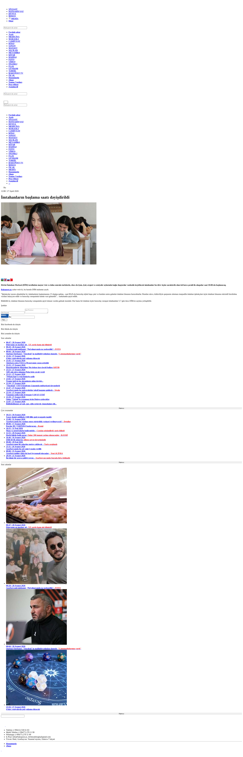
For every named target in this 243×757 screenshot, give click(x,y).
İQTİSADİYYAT (16, 11)
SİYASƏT (13, 9)
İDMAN (12, 16)
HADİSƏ (13, 57)
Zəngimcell (13, 87)
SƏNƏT (12, 46)
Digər (11, 21)
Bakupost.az (6, 289)
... (9, 183)
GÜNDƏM (13, 69)
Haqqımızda (14, 78)
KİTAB (12, 55)
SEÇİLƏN (13, 50)
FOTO (11, 59)
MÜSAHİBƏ (14, 53)
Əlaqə (11, 80)
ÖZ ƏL (12, 75)
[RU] (8, 280)
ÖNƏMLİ (13, 64)
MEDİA (14, 19)
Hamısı (121, 408)
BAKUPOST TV (16, 73)
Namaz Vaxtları (15, 82)
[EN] (5, 280)
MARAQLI (14, 39)
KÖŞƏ (11, 43)
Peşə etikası (13, 84)
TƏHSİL (12, 71)
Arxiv (11, 34)
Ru (5, 187)
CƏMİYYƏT (14, 41)
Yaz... (4, 320)
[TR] (11, 280)
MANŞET (13, 48)
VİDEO (12, 62)
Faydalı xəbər (14, 32)
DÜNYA (12, 14)
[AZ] (2, 280)
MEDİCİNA (14, 37)
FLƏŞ (11, 66)
